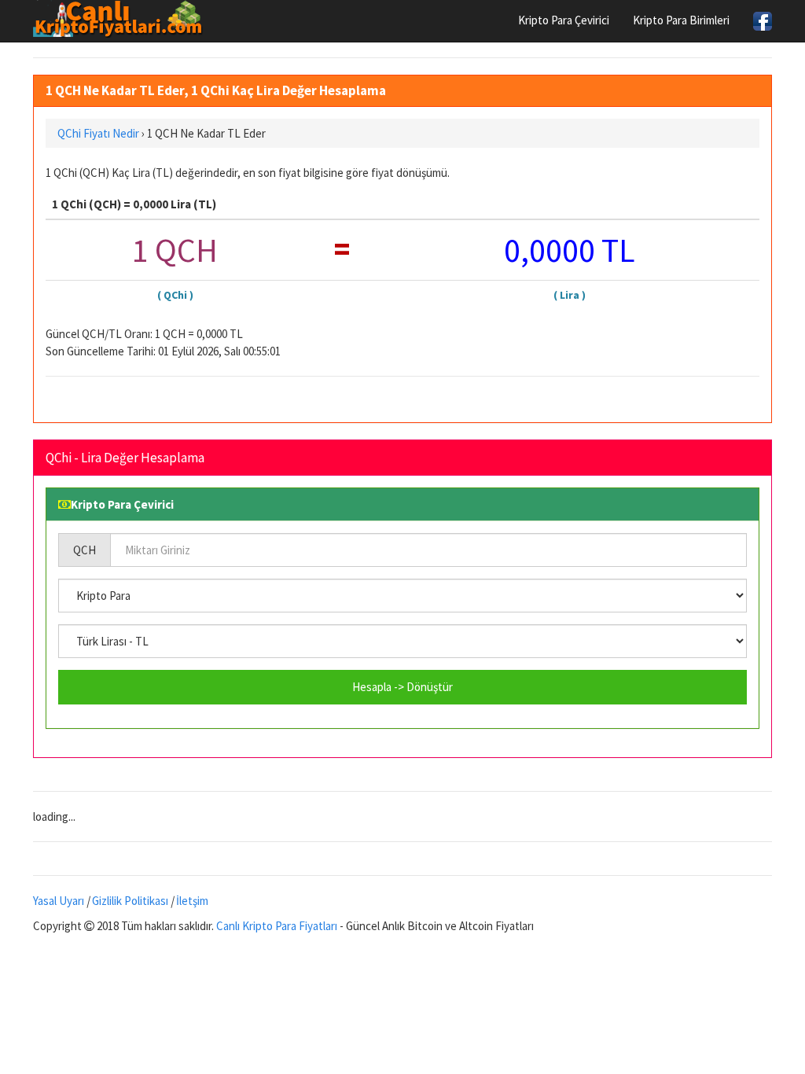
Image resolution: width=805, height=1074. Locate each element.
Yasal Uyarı (58, 900)
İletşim (192, 900)
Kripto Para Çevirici (563, 20)
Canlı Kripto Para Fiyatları (276, 925)
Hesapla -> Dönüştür (402, 686)
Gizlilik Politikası (130, 900)
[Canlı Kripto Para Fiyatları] (122, 19)
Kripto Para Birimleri (681, 20)
